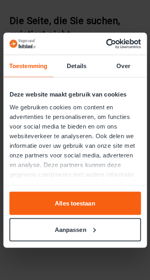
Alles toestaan (75, 203)
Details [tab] (76, 65)
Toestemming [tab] (28, 65)
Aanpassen (70, 229)
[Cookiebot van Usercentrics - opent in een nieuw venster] (107, 43)
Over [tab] (123, 65)
